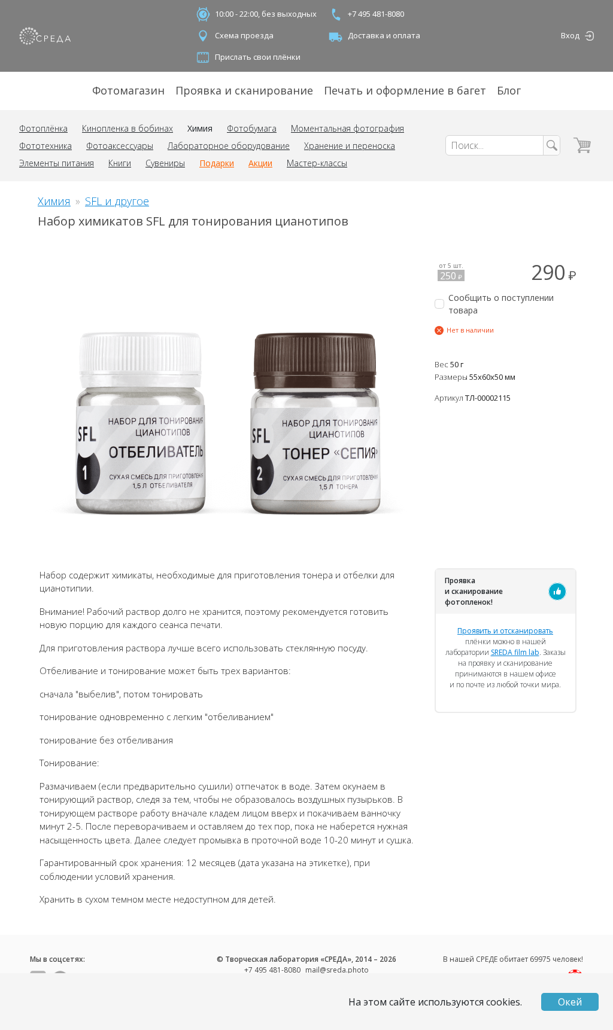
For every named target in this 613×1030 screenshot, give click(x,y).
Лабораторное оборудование (229, 145)
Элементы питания (56, 163)
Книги (119, 163)
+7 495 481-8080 (376, 13)
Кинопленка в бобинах (127, 128)
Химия (200, 128)
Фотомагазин (128, 90)
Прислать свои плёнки (258, 56)
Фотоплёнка (43, 128)
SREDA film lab (515, 652)
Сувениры (165, 163)
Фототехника (45, 145)
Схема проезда (244, 35)
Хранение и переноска (349, 145)
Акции (260, 163)
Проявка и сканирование (244, 90)
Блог (509, 90)
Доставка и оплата (384, 35)
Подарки (216, 163)
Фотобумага (252, 128)
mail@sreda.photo (337, 970)
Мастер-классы (317, 163)
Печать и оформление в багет (405, 90)
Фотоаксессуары (119, 145)
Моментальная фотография (347, 128)
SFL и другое (117, 201)
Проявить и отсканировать (505, 631)
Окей (570, 1001)
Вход (570, 35)
